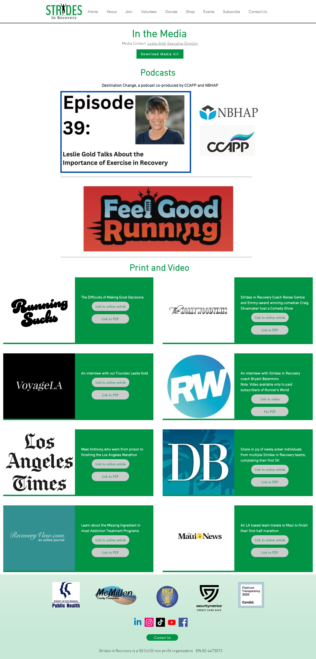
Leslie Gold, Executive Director (172, 43)
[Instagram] (149, 622)
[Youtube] (171, 622)
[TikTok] (160, 622)
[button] (111, 11)
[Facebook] (183, 622)
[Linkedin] (137, 622)
